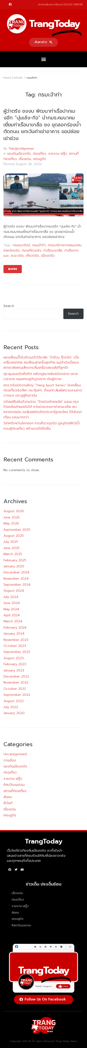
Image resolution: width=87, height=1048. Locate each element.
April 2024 (11, 615)
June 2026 (11, 517)
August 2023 (13, 658)
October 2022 (14, 688)
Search (8, 306)
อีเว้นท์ (8, 803)
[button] (43, 42)
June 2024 (11, 603)
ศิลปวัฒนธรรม (14, 784)
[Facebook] (10, 4)
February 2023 (14, 664)
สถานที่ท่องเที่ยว (14, 791)
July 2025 (10, 541)
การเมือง (9, 760)
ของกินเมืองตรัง (19, 153)
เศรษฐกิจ (39, 159)
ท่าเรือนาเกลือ (52, 250)
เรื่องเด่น (25, 159)
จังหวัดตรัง (11, 250)
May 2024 (11, 609)
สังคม (7, 797)
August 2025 (13, 535)
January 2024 (13, 633)
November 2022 (15, 682)
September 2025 (16, 529)
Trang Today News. (66, 1041)
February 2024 (14, 627)
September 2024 (16, 584)
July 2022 (10, 707)
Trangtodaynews (21, 148)
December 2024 (16, 572)
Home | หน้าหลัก (13, 78)
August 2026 (13, 511)
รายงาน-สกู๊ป (57, 153)
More (12, 269)
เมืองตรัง (48, 255)
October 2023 (14, 645)
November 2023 (15, 639)
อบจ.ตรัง (17, 255)
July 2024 (10, 596)
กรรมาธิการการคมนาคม (64, 245)
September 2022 (16, 694)
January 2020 (14, 713)
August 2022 (13, 701)
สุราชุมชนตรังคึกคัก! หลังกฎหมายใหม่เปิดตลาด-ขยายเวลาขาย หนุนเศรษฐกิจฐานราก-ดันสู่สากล (40, 376)
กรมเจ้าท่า (39, 245)
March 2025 (12, 554)
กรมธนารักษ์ (21, 245)
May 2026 (11, 523)
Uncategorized (15, 754)
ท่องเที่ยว (39, 153)
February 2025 (14, 560)
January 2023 (13, 670)
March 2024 (12, 621)
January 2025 (13, 566)
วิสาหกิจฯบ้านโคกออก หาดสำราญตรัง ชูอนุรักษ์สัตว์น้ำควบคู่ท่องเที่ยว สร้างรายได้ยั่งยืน (41, 426)
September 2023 (16, 651)
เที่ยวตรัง (32, 255)
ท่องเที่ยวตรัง (31, 250)
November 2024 (16, 578)
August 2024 (13, 590)
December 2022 (16, 676)
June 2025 (11, 548)
